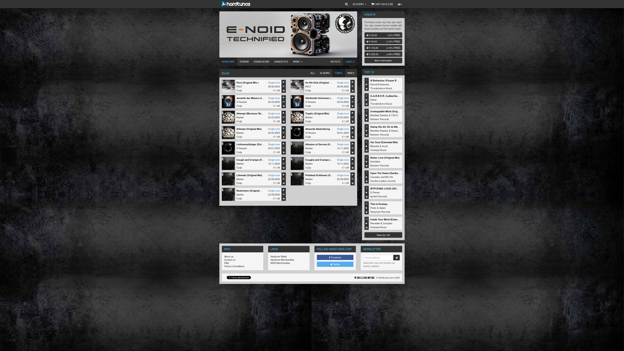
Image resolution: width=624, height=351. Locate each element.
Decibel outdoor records (383, 180)
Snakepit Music (378, 150)
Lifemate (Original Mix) (249, 175)
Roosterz (396, 130)
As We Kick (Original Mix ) (320, 82)
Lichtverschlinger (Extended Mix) (255, 144)
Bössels (374, 146)
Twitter (336, 264)
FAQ (226, 263)
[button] (346, 4)
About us (228, 256)
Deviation (375, 161)
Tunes (339, 73)
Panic (373, 207)
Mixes (351, 73)
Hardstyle (281, 61)
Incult (385, 146)
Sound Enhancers (379, 84)
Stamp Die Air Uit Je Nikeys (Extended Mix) (394, 127)
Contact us (229, 259)
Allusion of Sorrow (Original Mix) (324, 144)
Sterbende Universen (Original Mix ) (325, 98)
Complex (375, 177)
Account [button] (359, 4)
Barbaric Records (379, 119)
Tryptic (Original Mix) (317, 113)
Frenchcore (262, 61)
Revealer (375, 223)
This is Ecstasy (378, 204)
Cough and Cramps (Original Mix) (255, 160)
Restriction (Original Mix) (250, 190)
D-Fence (375, 192)
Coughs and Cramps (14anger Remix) (326, 160)
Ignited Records (378, 196)
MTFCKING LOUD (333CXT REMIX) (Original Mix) (398, 188)
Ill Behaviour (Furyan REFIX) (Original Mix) (394, 80)
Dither (373, 99)
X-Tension (241, 102)
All (313, 73)
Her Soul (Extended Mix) (384, 142)
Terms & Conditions (234, 266)
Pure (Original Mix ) (247, 82)
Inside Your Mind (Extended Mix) (388, 219)
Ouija (239, 90)
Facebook (335, 257)
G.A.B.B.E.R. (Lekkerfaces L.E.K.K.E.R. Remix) (396, 96)
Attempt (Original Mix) (249, 129)
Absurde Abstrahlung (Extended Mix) (326, 129)
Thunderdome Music (381, 88)
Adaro (382, 207)
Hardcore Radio (279, 256)
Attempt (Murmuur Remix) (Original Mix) (259, 113)
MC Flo (389, 177)
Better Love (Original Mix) (385, 157)
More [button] (297, 61)
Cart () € (383, 4)
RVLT (239, 86)
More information (383, 60)
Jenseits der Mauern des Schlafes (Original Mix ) (263, 98)
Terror (244, 61)
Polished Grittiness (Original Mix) (324, 175)
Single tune (274, 82)
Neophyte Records (380, 211)
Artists (336, 61)
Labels (350, 61)
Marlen (240, 117)
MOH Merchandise (280, 263)
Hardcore (228, 61)
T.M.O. (394, 115)
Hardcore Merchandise (282, 259)
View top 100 (383, 235)
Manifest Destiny (379, 115)
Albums (325, 73)
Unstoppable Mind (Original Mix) (388, 111)
